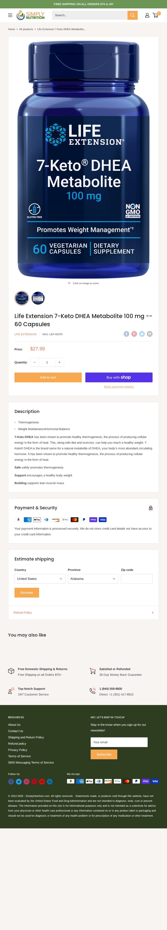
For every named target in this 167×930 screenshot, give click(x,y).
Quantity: (21, 362)
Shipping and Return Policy (26, 737)
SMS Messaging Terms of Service (31, 762)
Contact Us (15, 731)
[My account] (147, 15)
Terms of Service (19, 756)
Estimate (27, 592)
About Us (14, 724)
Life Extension (25, 334)
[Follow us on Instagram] (26, 781)
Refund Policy (22, 612)
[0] (155, 15)
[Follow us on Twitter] (19, 781)
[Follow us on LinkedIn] (50, 781)
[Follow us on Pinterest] (34, 781)
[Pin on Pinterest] (134, 334)
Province (74, 569)
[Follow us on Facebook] (11, 781)
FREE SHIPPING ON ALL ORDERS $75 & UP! (83, 4)
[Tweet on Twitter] (142, 334)
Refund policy (17, 743)
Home (11, 29)
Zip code (127, 569)
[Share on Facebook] (126, 334)
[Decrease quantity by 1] (34, 362)
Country (20, 569)
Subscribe (104, 754)
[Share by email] (150, 334)
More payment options (119, 386)
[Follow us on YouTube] (42, 781)
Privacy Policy (17, 750)
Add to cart (48, 377)
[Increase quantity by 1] (59, 362)
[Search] (132, 15)
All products (26, 29)
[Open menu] (10, 15)
